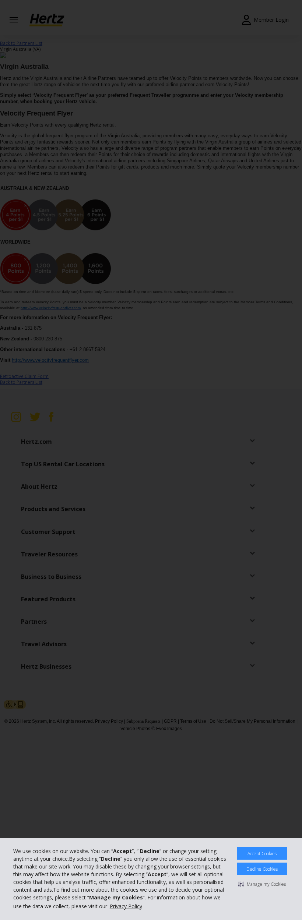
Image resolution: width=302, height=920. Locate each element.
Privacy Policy (126, 906)
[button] (262, 884)
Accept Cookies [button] (262, 853)
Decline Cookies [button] (262, 869)
